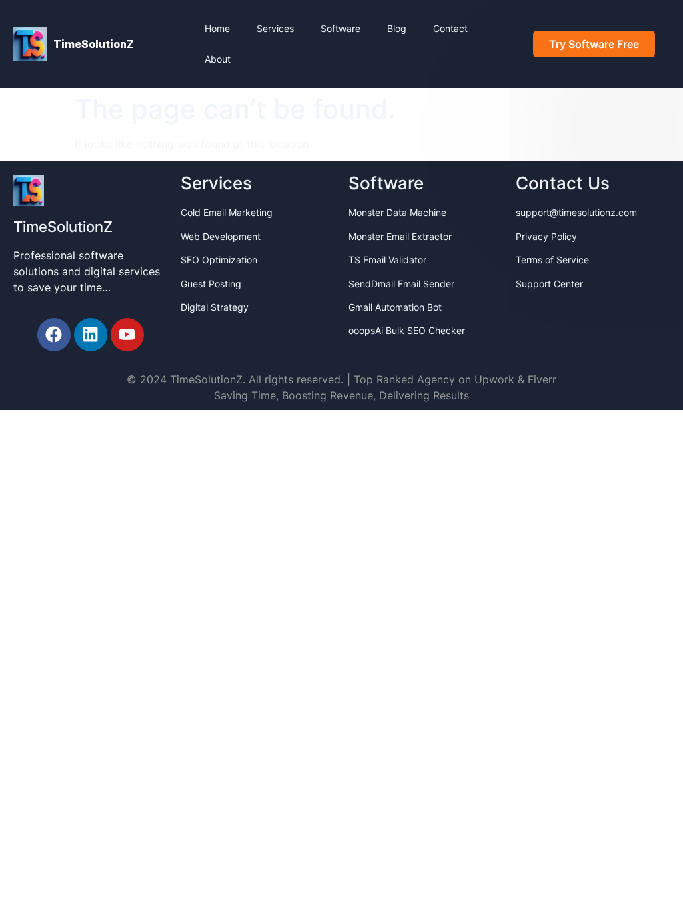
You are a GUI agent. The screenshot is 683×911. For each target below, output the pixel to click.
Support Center (549, 283)
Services (275, 28)
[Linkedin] (90, 334)
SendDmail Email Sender (401, 283)
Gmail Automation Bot (395, 307)
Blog (396, 28)
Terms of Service (552, 259)
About (218, 59)
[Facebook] (54, 334)
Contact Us (563, 183)
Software (340, 28)
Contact (450, 28)
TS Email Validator (387, 259)
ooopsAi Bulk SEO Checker (406, 330)
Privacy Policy (546, 236)
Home (217, 28)
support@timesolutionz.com (576, 212)
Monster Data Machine (397, 212)
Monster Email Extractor (400, 236)
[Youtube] (127, 334)
